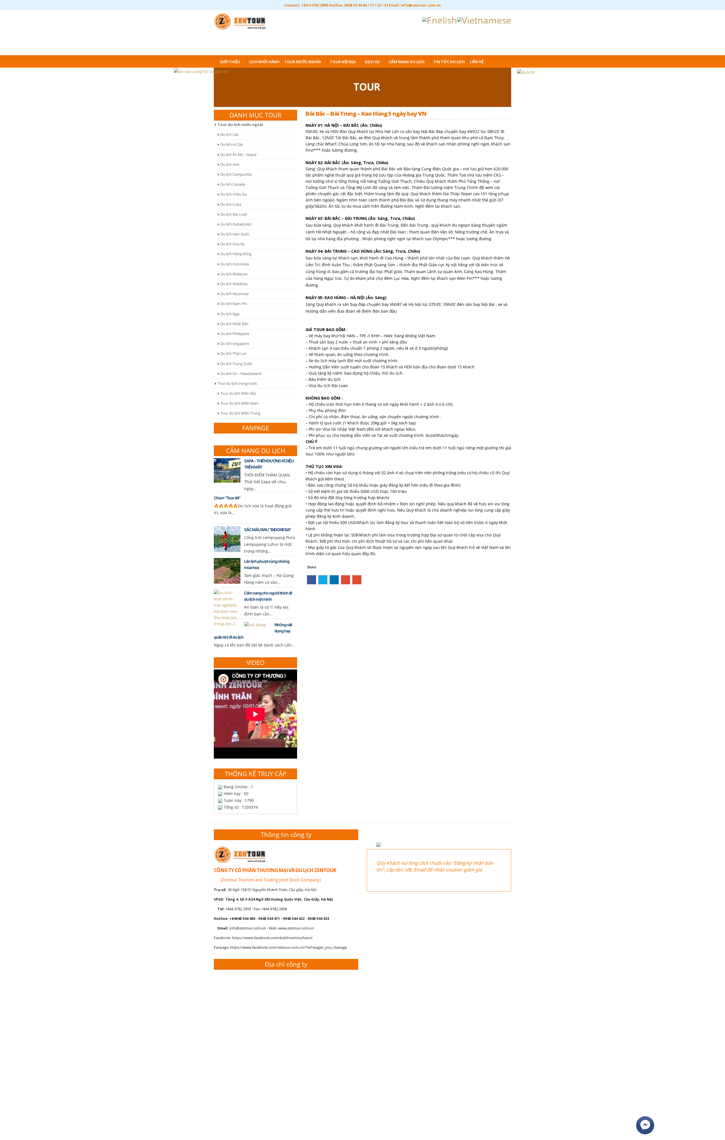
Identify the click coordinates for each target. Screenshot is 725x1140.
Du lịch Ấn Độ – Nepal (238, 154)
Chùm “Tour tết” (227, 497)
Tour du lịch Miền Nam (239, 403)
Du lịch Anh (229, 164)
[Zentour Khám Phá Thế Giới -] (242, 20)
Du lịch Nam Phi (233, 303)
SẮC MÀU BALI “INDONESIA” (267, 529)
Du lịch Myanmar (234, 293)
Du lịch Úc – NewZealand (240, 373)
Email (356, 579)
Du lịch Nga (229, 313)
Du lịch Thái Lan (233, 353)
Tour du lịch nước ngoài (240, 124)
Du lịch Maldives (234, 283)
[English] (439, 19)
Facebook (311, 579)
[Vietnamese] (484, 19)
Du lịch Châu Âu (233, 194)
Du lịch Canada (232, 184)
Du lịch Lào (229, 134)
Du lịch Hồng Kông (235, 253)
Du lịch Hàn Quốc (235, 234)
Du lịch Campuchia (235, 174)
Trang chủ (204, 61)
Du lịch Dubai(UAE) (235, 224)
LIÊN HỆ (476, 61)
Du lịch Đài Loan (233, 214)
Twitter (322, 579)
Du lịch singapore (234, 343)
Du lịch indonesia (234, 264)
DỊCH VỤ (372, 61)
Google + (345, 579)
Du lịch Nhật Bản (234, 323)
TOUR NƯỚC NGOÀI (302, 61)
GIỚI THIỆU (230, 61)
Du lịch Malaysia (233, 273)
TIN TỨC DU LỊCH (449, 61)
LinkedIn (334, 579)
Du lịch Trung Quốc (236, 363)
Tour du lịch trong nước (237, 383)
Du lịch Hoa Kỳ (232, 243)
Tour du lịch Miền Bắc (238, 393)
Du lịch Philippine (234, 333)
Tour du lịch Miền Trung (240, 413)
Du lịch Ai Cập (231, 144)
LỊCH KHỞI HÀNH (264, 61)
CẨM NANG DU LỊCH (407, 61)
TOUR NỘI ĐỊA (343, 61)
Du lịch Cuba (230, 204)
